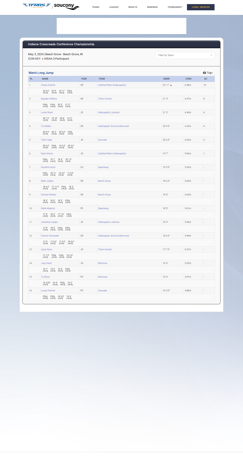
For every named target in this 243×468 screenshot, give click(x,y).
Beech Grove (104, 181)
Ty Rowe (45, 276)
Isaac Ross (46, 249)
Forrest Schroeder (50, 235)
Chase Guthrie (48, 85)
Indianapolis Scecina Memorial (113, 126)
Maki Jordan (47, 181)
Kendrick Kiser (48, 167)
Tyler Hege (46, 139)
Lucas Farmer (48, 290)
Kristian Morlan (48, 194)
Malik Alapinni (48, 208)
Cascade (102, 139)
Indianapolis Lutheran (109, 112)
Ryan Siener (47, 153)
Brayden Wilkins (49, 98)
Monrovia (102, 263)
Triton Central (105, 98)
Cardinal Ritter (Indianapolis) (112, 85)
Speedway (103, 167)
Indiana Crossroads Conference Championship (61, 44)
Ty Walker (46, 126)
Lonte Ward (47, 112)
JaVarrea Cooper (49, 222)
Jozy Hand (46, 263)
